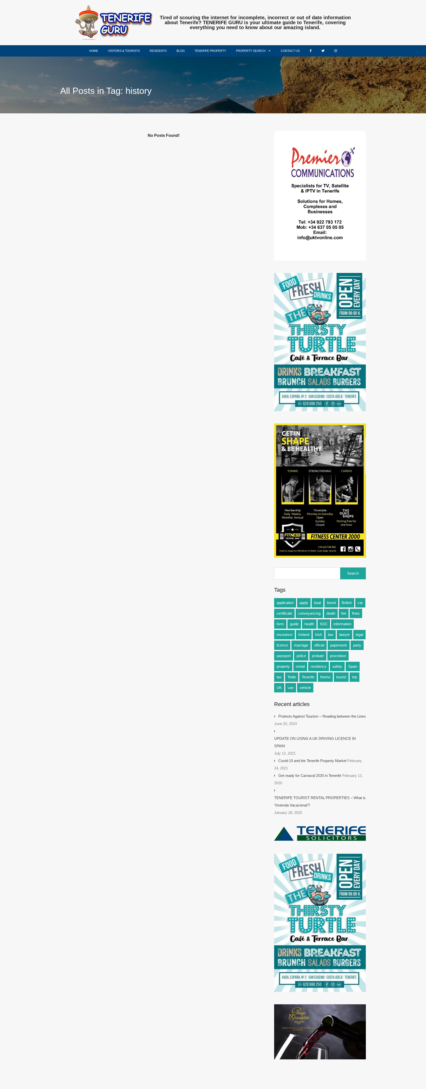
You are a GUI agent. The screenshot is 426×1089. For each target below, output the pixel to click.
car (360, 603)
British (347, 603)
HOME (93, 51)
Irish (318, 634)
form (280, 624)
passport (284, 656)
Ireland (303, 634)
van (291, 688)
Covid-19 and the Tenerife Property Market (312, 761)
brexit (331, 603)
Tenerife (308, 677)
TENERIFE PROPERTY (210, 51)
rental (300, 666)
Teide (291, 677)
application (285, 603)
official (319, 645)
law (330, 634)
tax (279, 677)
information (342, 624)
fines (356, 613)
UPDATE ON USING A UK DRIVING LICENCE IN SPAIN (315, 742)
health (309, 624)
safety (337, 666)
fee (343, 613)
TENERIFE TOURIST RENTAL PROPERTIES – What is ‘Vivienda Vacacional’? (320, 801)
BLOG (181, 51)
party (357, 645)
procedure (338, 656)
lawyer (344, 634)
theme (325, 677)
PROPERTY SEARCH (251, 51)
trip (354, 677)
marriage (301, 645)
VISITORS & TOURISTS (124, 51)
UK (279, 688)
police (301, 656)
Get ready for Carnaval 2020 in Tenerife (309, 775)
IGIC (324, 624)
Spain (352, 666)
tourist (341, 677)
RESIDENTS (158, 51)
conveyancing (309, 613)
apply (304, 603)
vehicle (305, 688)
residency (318, 666)
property (283, 666)
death (330, 613)
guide (294, 624)
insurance (284, 634)
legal (359, 634)
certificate (284, 613)
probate (318, 656)
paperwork (338, 645)
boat (317, 603)
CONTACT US (290, 51)
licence (282, 645)
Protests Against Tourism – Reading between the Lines (322, 716)
